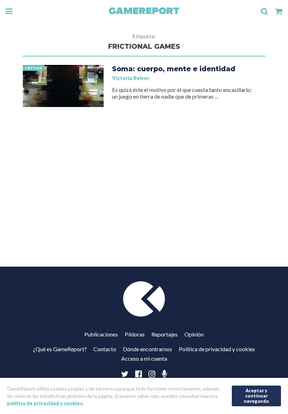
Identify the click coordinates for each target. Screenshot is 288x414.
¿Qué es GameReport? (60, 349)
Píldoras (135, 334)
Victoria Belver (130, 78)
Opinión (194, 334)
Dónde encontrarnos (147, 349)
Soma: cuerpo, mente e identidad (173, 69)
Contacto (104, 349)
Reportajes (164, 334)
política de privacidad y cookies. (45, 403)
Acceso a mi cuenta (144, 358)
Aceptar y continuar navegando (256, 395)
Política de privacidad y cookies (217, 349)
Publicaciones (101, 334)
